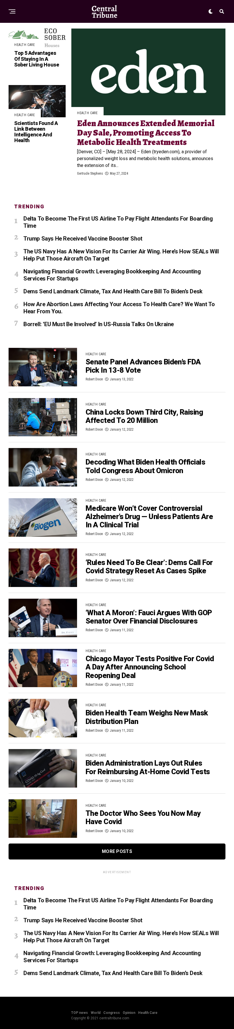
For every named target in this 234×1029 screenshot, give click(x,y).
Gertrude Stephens (90, 173)
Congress (111, 1013)
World (95, 1013)
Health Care (148, 1013)
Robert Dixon (94, 379)
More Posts (117, 851)
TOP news (79, 1013)
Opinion (129, 1013)
